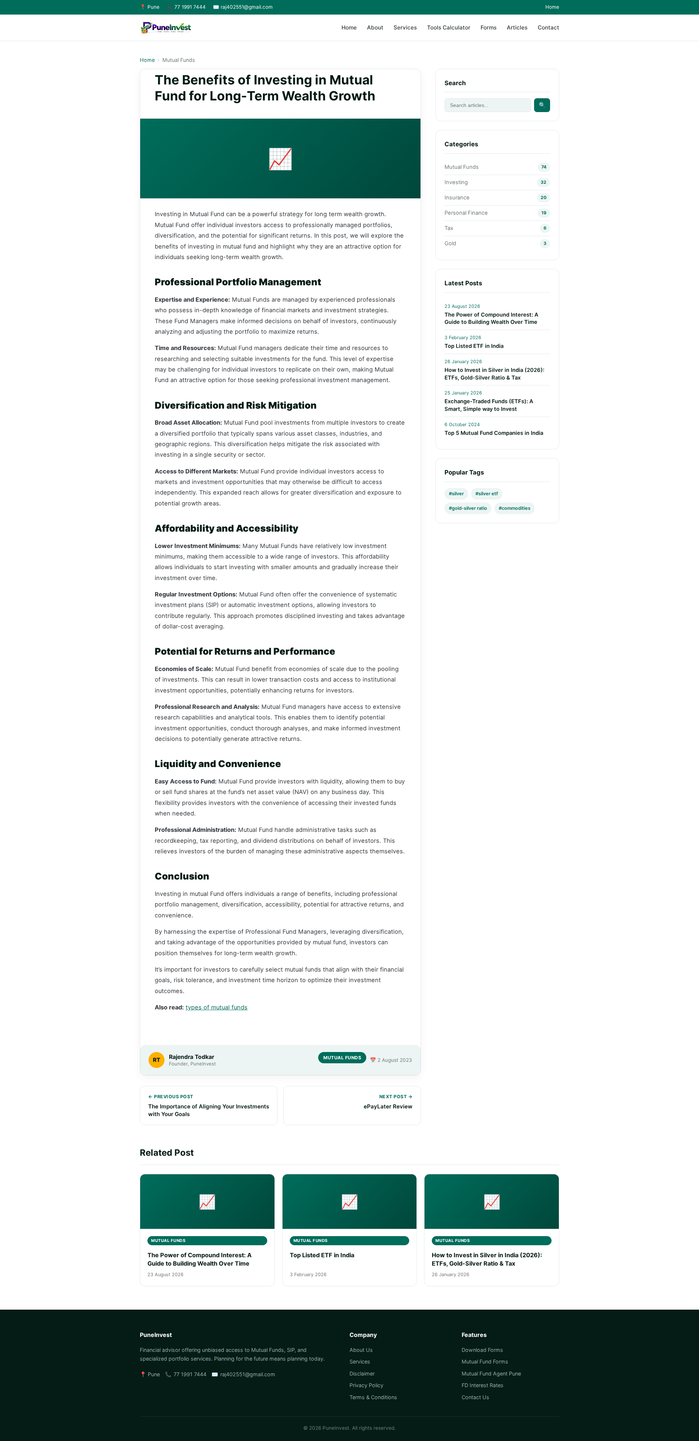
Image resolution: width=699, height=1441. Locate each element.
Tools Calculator (448, 27)
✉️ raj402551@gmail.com (243, 7)
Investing (456, 182)
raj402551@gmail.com (247, 1374)
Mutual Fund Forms (485, 1361)
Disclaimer (362, 1373)
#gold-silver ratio (468, 508)
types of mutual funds (217, 1007)
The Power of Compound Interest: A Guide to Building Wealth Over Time (491, 318)
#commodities (514, 508)
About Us (361, 1350)
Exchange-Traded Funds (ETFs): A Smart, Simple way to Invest (489, 405)
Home (552, 7)
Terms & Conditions (373, 1397)
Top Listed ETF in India (474, 346)
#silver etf (486, 494)
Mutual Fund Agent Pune (491, 1373)
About (375, 27)
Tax (449, 228)
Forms (489, 27)
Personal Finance (466, 213)
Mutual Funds (178, 60)
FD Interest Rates (482, 1385)
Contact (548, 27)
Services (405, 27)
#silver (456, 494)
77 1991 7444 (190, 1374)
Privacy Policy (366, 1385)
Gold (450, 244)
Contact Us (475, 1397)
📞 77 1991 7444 (186, 7)
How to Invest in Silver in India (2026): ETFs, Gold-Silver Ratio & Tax (494, 374)
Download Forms (482, 1350)
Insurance (457, 198)
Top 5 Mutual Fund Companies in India (494, 433)
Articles (517, 27)
